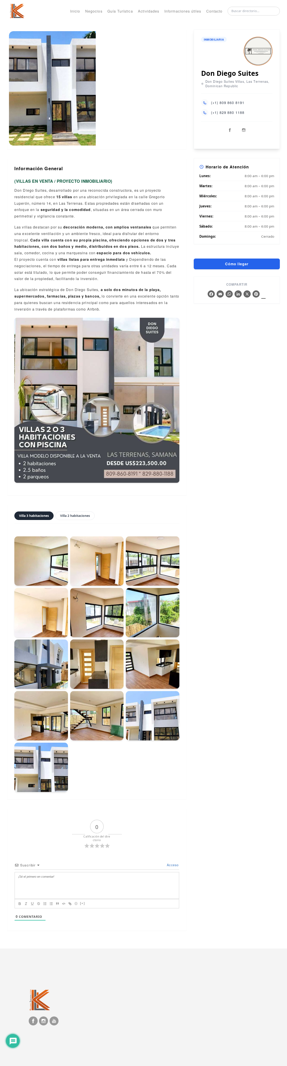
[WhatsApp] (229, 294)
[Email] (220, 294)
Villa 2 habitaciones (75, 515)
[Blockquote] (57, 903)
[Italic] (26, 903)
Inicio (75, 11)
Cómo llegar (236, 263)
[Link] (70, 903)
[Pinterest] (256, 294)
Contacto (214, 11)
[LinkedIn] (238, 294)
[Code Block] (64, 903)
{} (76, 903)
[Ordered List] (45, 903)
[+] (82, 903)
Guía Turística (120, 11)
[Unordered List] (51, 903)
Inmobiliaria (214, 39)
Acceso (172, 865)
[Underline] (32, 903)
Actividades (148, 11)
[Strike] (38, 903)
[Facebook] (211, 294)
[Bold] (20, 903)
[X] (247, 294)
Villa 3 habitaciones (34, 515)
